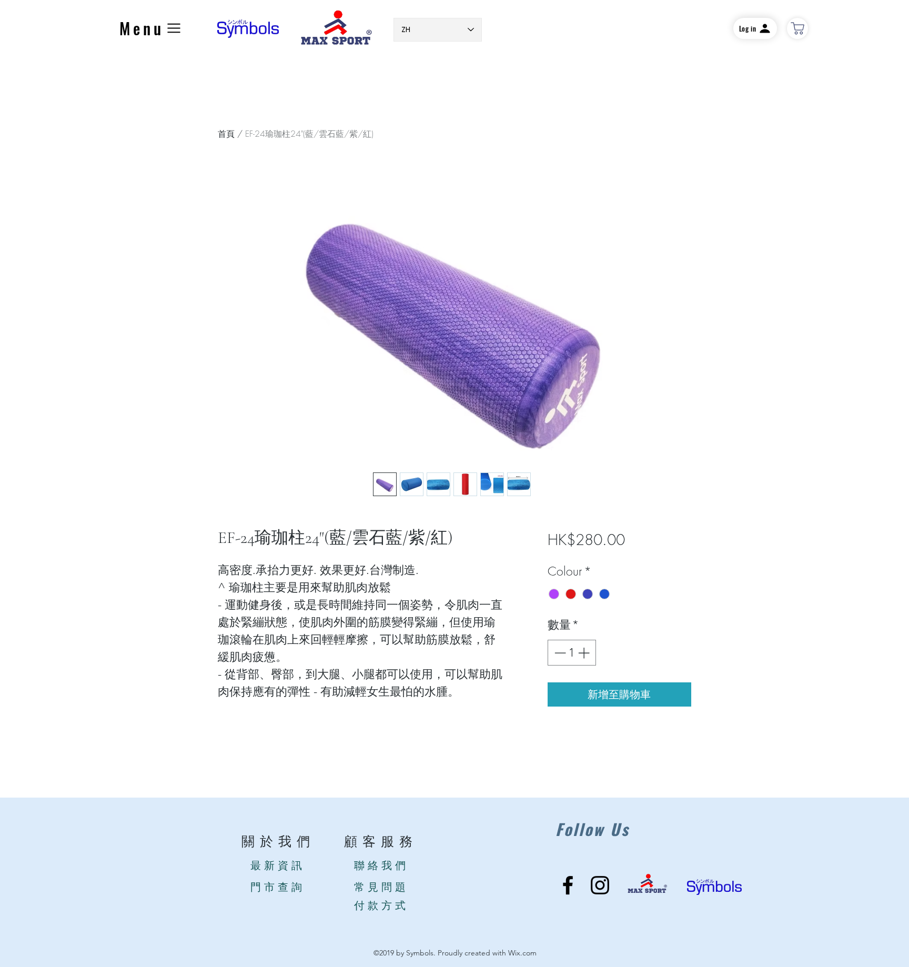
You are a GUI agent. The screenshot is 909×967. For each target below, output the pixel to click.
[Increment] (584, 652)
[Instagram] (600, 885)
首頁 (226, 133)
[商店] (797, 28)
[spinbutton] (572, 652)
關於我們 (278, 842)
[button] (151, 28)
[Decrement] (559, 652)
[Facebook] (568, 885)
